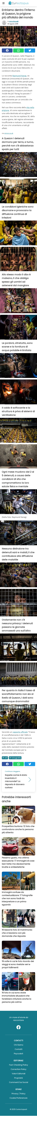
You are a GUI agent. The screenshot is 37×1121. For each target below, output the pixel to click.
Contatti (18, 1049)
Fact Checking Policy (18, 1065)
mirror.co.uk (8, 133)
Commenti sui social (18, 1082)
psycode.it (18, 1053)
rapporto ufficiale (20, 732)
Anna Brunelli (13, 21)
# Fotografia (15, 757)
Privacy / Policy (18, 1093)
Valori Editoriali (18, 1073)
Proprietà (18, 1078)
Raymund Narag (19, 75)
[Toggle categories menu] (3, 3)
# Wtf (5, 757)
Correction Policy (18, 1069)
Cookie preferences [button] (18, 1098)
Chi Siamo (18, 1045)
